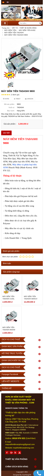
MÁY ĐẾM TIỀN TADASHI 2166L (8, 297)
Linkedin (29, 99)
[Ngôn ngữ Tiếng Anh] (8, 2)
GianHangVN (26, 475)
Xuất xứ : (12, 107)
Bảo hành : (11, 111)
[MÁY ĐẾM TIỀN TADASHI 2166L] (11, 285)
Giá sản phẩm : (10, 124)
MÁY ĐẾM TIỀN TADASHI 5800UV (30, 297)
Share (6, 99)
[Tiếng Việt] (3, 2)
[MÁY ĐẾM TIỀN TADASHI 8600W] (11, 316)
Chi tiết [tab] (6, 133)
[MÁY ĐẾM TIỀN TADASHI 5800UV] (33, 285)
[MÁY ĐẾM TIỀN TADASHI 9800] (22, 59)
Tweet (17, 99)
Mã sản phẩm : (9, 104)
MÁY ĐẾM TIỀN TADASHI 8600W (8, 328)
